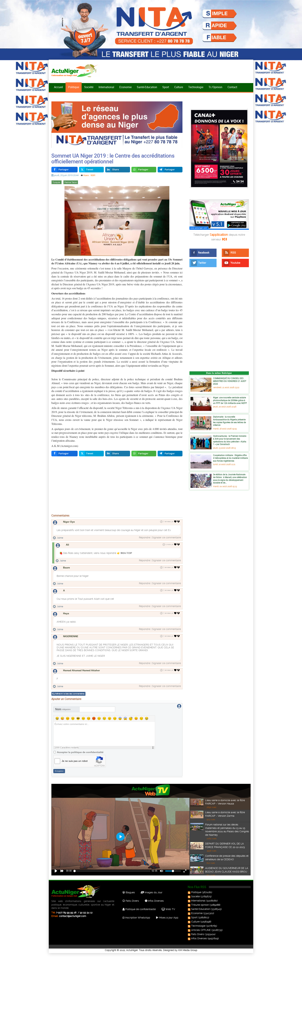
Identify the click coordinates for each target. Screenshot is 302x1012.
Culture (178, 87)
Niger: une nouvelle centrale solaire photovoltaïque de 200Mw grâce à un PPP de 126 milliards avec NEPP (230, 400)
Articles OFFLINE (200, 930)
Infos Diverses (155, 900)
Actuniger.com (69, 446)
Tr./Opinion (215, 87)
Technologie (195, 87)
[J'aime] (175, 521)
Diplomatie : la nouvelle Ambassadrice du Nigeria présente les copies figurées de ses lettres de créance (229, 420)
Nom (63, 709)
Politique (73, 87)
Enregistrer (59, 771)
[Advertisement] (116, 485)
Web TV (170, 909)
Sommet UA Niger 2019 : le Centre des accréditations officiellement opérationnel (112, 158)
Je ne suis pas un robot (75, 761)
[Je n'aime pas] (178, 521)
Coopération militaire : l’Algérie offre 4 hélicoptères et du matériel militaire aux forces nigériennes (230, 458)
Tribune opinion (200, 904)
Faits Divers (197, 934)
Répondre (144, 537)
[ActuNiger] (75, 70)
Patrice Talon (70, 182)
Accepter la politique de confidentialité (80, 752)
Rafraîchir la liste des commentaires (69, 694)
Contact (232, 87)
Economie (125, 87)
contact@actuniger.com (72, 916)
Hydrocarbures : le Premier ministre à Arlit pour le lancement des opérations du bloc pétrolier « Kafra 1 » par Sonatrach (229, 440)
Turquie (56, 182)
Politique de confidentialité (140, 909)
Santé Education (200, 909)
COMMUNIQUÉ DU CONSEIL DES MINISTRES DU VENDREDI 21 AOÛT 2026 (229, 381)
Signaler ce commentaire (166, 537)
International (106, 87)
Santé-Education (147, 87)
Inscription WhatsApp (137, 917)
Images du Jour (153, 892)
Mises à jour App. (169, 917)
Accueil (58, 87)
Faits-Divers (132, 900)
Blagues (130, 892)
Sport (165, 87)
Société (88, 87)
